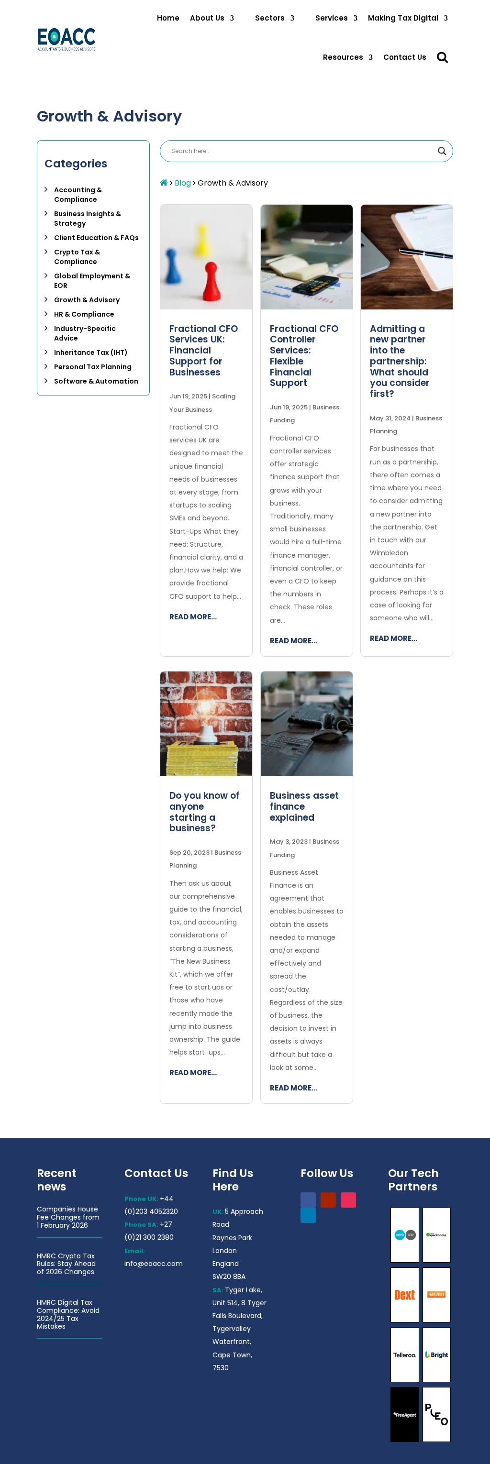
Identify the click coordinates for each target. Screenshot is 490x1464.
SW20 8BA (228, 1276)
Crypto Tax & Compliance (77, 256)
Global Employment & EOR (92, 280)
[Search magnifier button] (442, 151)
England (225, 1263)
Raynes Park (232, 1238)
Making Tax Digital (403, 18)
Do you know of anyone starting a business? (204, 812)
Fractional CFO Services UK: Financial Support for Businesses (203, 350)
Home (168, 18)
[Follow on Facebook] (308, 1200)
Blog (183, 182)
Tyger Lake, (243, 1290)
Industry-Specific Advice (85, 333)
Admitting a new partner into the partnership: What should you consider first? (400, 361)
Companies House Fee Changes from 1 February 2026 (68, 1217)
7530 (220, 1368)
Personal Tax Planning (93, 367)
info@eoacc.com (153, 1263)
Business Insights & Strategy (87, 218)
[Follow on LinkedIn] (308, 1215)
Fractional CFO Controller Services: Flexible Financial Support (304, 356)
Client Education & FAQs (96, 237)
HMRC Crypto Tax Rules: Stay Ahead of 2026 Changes (66, 1264)
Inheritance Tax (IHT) (91, 352)
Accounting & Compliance (78, 194)
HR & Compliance (84, 314)
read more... (193, 617)
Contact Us (404, 57)
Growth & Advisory (87, 300)
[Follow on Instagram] (348, 1200)
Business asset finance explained (304, 806)
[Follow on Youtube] (328, 1200)
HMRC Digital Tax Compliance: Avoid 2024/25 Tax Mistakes (68, 1314)
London (224, 1250)
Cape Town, (232, 1355)
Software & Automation (96, 381)
